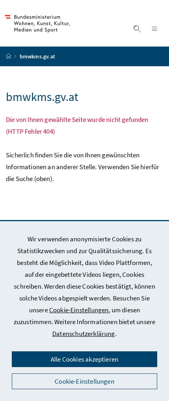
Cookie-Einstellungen (79, 310)
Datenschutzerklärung (83, 333)
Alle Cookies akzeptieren (84, 359)
